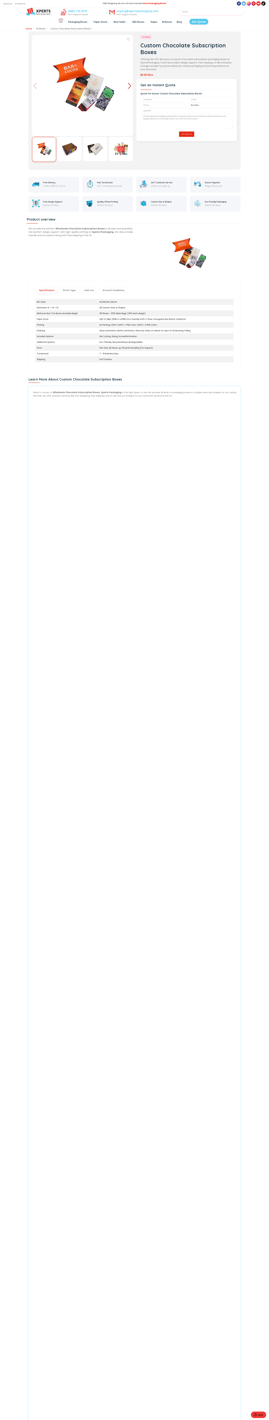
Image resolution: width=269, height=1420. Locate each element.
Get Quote (199, 21)
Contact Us (20, 4)
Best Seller (120, 21)
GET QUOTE (187, 134)
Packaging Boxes (77, 21)
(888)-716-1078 (77, 11)
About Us (8, 4)
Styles (153, 21)
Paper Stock (100, 21)
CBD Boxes (138, 21)
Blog (179, 21)
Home (29, 28)
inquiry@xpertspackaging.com (137, 11)
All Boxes (167, 21)
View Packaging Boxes (154, 3)
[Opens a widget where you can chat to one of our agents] (258, 1415)
